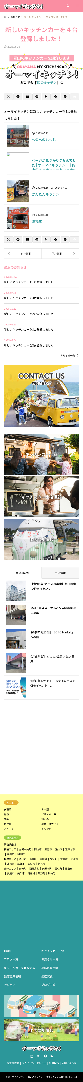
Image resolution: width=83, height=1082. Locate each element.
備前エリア (10, 849)
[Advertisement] (41, 746)
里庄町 (43, 859)
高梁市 (31, 863)
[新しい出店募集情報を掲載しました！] (60, 253)
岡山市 (38, 849)
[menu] (77, 6)
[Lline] (36, 97)
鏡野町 (41, 873)
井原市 (10, 863)
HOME (8, 951)
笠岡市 (74, 859)
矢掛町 (53, 859)
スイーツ (9, 828)
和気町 (21, 854)
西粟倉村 (34, 868)
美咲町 (58, 868)
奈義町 (22, 868)
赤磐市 (10, 854)
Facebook (45, 1056)
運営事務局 (13, 1063)
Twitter (38, 1056)
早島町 (33, 859)
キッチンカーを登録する (19, 968)
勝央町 (51, 873)
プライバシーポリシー (34, 1063)
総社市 (21, 863)
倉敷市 (63, 859)
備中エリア (10, 859)
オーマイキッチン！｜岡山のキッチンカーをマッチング (33, 1076)
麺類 (6, 814)
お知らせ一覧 (67, 355)
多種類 (7, 809)
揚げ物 (7, 823)
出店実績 (47, 976)
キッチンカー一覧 (52, 951)
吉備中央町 (25, 849)
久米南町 (47, 868)
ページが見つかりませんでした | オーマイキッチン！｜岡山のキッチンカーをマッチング (54, 165)
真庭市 (10, 873)
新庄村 (31, 873)
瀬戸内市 (70, 849)
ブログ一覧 (11, 959)
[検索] (68, 6)
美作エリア (10, 868)
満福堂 (37, 221)
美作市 (21, 873)
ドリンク (46, 828)
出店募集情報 (12, 976)
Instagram (31, 1056)
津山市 (68, 868)
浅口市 (22, 859)
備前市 (58, 849)
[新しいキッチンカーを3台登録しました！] (23, 253)
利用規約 (54, 1063)
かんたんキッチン (45, 194)
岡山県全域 (10, 844)
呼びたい (9, 985)
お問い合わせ (69, 1063)
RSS (51, 1056)
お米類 (45, 809)
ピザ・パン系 (49, 814)
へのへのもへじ (44, 139)
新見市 (41, 863)
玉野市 (48, 849)
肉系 (6, 819)
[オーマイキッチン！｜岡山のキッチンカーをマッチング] (24, 6)
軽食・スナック (50, 823)
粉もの (45, 819)
